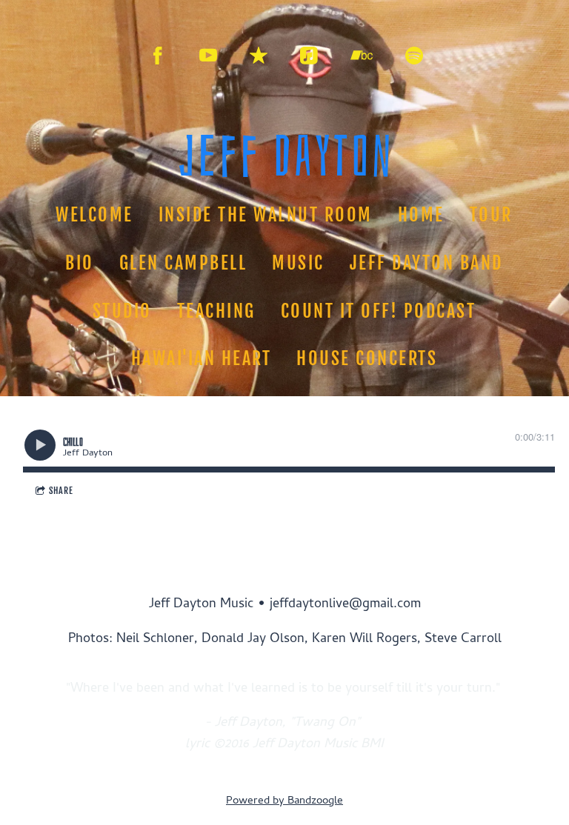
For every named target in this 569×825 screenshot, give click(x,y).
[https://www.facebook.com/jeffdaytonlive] (158, 55)
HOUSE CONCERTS (367, 358)
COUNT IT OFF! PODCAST (378, 311)
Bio (80, 263)
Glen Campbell (183, 263)
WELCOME (95, 215)
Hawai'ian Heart (201, 358)
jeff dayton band (426, 263)
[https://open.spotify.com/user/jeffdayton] (414, 55)
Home (421, 215)
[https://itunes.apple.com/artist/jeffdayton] (309, 55)
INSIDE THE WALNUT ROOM (266, 215)
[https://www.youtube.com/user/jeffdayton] (208, 55)
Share (61, 490)
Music (299, 263)
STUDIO (122, 311)
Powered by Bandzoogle (284, 801)
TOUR (491, 215)
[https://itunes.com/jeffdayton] (258, 55)
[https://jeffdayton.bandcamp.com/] (361, 55)
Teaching (216, 311)
